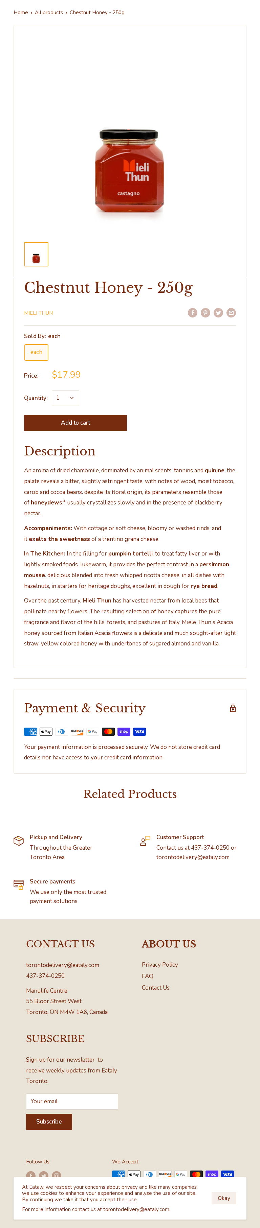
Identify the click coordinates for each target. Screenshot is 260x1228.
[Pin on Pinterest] (205, 312)
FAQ (147, 976)
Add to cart (75, 423)
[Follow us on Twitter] (43, 1175)
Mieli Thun (38, 313)
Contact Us (156, 988)
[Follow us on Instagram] (56, 1175)
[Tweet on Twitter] (218, 312)
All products (49, 12)
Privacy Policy (160, 965)
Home (21, 12)
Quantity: (36, 398)
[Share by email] (231, 312)
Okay (224, 1198)
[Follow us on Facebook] (31, 1175)
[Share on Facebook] (192, 312)
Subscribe (49, 1122)
